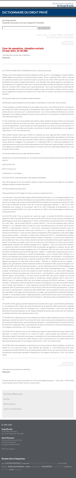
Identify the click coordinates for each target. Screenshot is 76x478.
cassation (47, 466)
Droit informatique (9, 442)
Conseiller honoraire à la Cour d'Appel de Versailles (13, 431)
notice (6, 399)
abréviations (9, 404)
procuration (36, 466)
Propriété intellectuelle (11, 444)
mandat (54, 463)
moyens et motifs (40, 463)
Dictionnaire (58, 3)
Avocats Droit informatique (67, 43)
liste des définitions (13, 394)
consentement (13, 462)
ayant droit (25, 463)
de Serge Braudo (65, 5)
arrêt (11, 469)
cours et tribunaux (12, 409)
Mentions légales (8, 449)
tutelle (5, 469)
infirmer (4, 466)
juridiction (68, 467)
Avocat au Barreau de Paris (12, 440)
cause (27, 466)
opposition (58, 466)
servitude (62, 463)
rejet (3, 463)
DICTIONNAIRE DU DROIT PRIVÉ (25, 12)
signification (18, 469)
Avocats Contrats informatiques (66, 364)
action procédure (16, 466)
